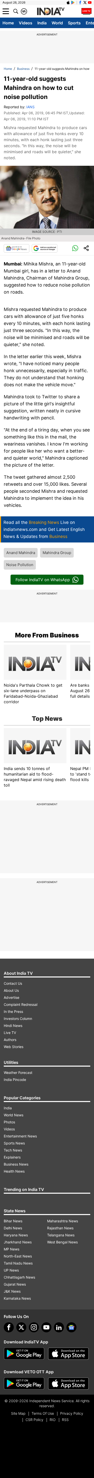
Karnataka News (17, 1298)
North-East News (18, 1256)
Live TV (10, 1032)
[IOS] (68, 2)
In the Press (13, 1011)
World (57, 22)
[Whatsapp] (75, 248)
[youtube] (46, 1327)
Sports (74, 22)
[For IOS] (68, 1384)
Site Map (18, 1413)
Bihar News (13, 1221)
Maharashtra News (62, 1221)
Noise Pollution (19, 564)
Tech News (13, 1150)
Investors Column (18, 1018)
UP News (11, 1270)
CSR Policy (34, 1419)
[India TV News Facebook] (80, 2)
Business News (16, 1164)
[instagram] (34, 1327)
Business (23, 69)
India (42, 22)
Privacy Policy (71, 1413)
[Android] (73, 2)
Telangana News (60, 1235)
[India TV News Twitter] (85, 2)
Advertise (11, 997)
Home (8, 22)
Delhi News (13, 1228)
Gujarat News (15, 1284)
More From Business (47, 635)
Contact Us (13, 983)
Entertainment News (20, 1136)
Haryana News (16, 1235)
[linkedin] (59, 1327)
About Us (11, 990)
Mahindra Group (57, 552)
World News (13, 1115)
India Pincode (15, 1079)
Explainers (12, 1157)
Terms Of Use (43, 1413)
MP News (11, 1249)
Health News (14, 1171)
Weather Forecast (18, 1072)
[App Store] (68, 1354)
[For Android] (24, 1384)
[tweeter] (21, 1327)
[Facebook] (9, 1327)
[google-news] (71, 1327)
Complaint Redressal (20, 1004)
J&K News (12, 1291)
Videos (25, 22)
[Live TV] (86, 11)
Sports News (14, 1143)
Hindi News (13, 1025)
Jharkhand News (18, 1242)
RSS (65, 1419)
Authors (10, 1039)
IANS (30, 107)
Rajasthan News (60, 1228)
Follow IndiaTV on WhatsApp (43, 579)
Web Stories (13, 1047)
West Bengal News (62, 1242)
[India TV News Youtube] (89, 2)
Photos (9, 1122)
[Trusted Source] (44, 248)
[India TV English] (50, 12)
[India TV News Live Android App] (24, 1354)
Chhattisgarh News (19, 1277)
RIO (53, 1419)
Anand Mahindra (20, 552)
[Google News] (16, 248)
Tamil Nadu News (18, 1263)
